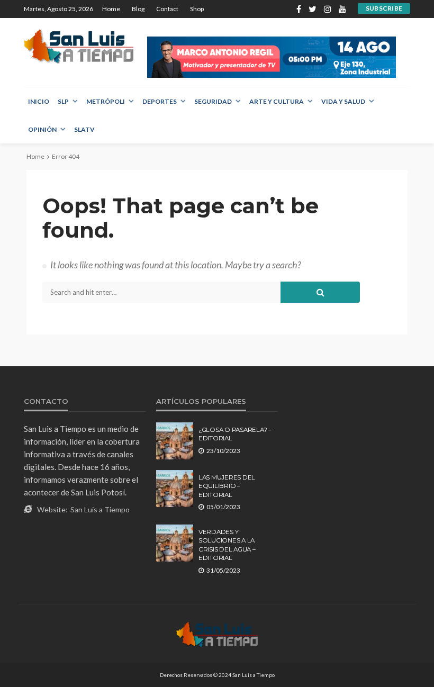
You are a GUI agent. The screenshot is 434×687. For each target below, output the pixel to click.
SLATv (84, 129)
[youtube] (342, 9)
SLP (63, 101)
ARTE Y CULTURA (276, 101)
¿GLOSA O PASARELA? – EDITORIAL (235, 434)
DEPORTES (159, 101)
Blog (138, 9)
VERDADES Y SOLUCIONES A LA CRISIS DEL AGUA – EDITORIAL (227, 545)
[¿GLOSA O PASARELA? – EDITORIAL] (174, 440)
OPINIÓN (42, 129)
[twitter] (312, 9)
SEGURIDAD (213, 101)
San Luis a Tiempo (100, 509)
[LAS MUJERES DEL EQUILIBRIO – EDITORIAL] (174, 488)
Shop (197, 9)
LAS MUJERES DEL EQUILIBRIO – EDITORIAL (226, 486)
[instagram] (327, 9)
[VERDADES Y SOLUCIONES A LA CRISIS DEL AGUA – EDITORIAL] (174, 543)
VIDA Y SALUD (343, 101)
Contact (167, 9)
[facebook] (299, 9)
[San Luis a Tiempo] (78, 46)
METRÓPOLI (105, 101)
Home (111, 9)
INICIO (38, 101)
